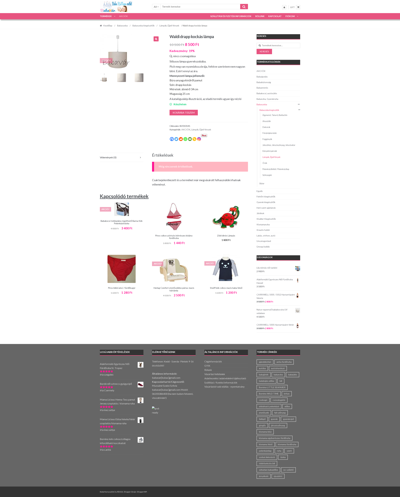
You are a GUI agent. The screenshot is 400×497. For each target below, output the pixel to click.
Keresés (264, 51)
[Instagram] (199, 139)
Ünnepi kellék (263, 246)
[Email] (190, 139)
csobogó (263, 400)
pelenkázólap (265, 450)
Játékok (260, 213)
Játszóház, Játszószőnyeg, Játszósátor (278, 145)
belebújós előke (266, 381)
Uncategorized (264, 241)
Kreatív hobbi (263, 230)
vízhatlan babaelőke (268, 469)
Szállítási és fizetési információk (230, 16)
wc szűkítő (288, 469)
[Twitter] (176, 139)
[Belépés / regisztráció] (284, 7)
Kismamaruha (263, 224)
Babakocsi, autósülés (267, 93)
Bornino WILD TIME (269, 393)
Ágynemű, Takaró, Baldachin (274, 115)
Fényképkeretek (269, 133)
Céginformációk (213, 361)
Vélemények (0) (108, 157)
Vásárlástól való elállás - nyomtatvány (224, 386)
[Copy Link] (194, 139)
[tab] (121, 157)
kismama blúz (265, 431)
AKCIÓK (123, 16)
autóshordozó (278, 368)
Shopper (127, 492)
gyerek (274, 419)
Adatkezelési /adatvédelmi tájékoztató (225, 378)
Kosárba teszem (184, 112)
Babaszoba (122, 25)
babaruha (278, 374)
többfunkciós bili (267, 463)
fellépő (262, 419)
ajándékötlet (265, 362)
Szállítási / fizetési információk (220, 382)
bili (281, 381)
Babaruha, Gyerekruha (267, 99)
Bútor (262, 183)
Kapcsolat (275, 16)
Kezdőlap (107, 25)
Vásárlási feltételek (214, 374)
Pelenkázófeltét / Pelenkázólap (275, 169)
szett (289, 450)
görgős (262, 425)
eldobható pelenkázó (269, 406)
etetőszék (264, 412)
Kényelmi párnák (269, 151)
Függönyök (267, 139)
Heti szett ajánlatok (266, 207)
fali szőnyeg (280, 412)
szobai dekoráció (267, 457)
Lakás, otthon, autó (266, 235)
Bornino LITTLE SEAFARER (272, 387)
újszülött (278, 476)
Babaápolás (262, 76)
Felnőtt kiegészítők (266, 196)
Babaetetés (262, 87)
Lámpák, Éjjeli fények (169, 25)
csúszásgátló (279, 400)
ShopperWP (142, 492)
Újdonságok (265, 257)
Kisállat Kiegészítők (266, 219)
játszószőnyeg (278, 425)
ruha (279, 450)
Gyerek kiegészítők (266, 202)
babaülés (292, 374)
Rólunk (260, 16)
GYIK (207, 365)
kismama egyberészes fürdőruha (274, 438)
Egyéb (260, 191)
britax (287, 393)
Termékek (106, 16)
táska (283, 457)
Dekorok (266, 127)
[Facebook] (172, 139)
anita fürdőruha (284, 362)
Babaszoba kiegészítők (143, 25)
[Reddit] (181, 139)
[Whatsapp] (185, 139)
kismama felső (265, 444)
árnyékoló (263, 476)
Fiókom (290, 16)
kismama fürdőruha (287, 444)
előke (287, 406)
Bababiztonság (264, 82)
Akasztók (266, 121)
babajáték (263, 374)
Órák (264, 163)
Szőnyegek (267, 175)
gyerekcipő (288, 419)
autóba (262, 368)
